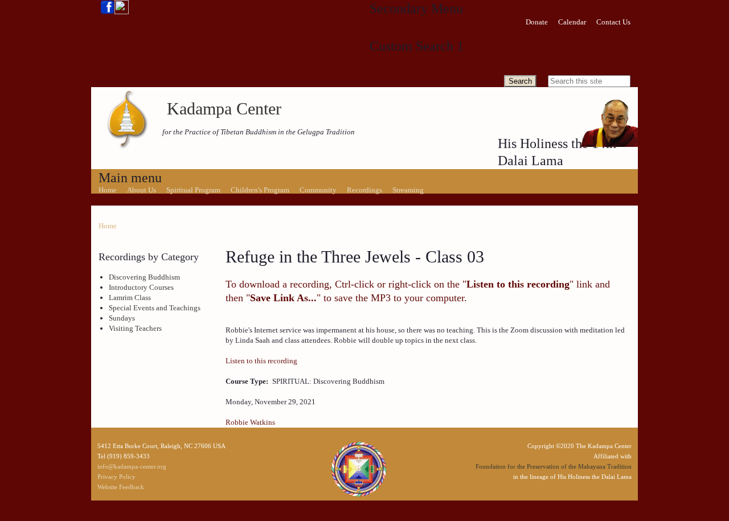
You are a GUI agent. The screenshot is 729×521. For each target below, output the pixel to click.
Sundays (122, 318)
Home (108, 190)
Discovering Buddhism (144, 277)
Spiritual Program (193, 190)
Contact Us (613, 22)
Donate (537, 22)
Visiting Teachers (135, 328)
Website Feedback (120, 486)
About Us (141, 190)
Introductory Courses (141, 287)
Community (318, 190)
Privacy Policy (116, 476)
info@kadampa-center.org (131, 466)
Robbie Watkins (250, 422)
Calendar (572, 22)
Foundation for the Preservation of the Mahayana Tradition (554, 466)
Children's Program (260, 190)
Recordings (364, 190)
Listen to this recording (261, 360)
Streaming (408, 190)
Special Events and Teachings (154, 307)
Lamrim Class (130, 297)
